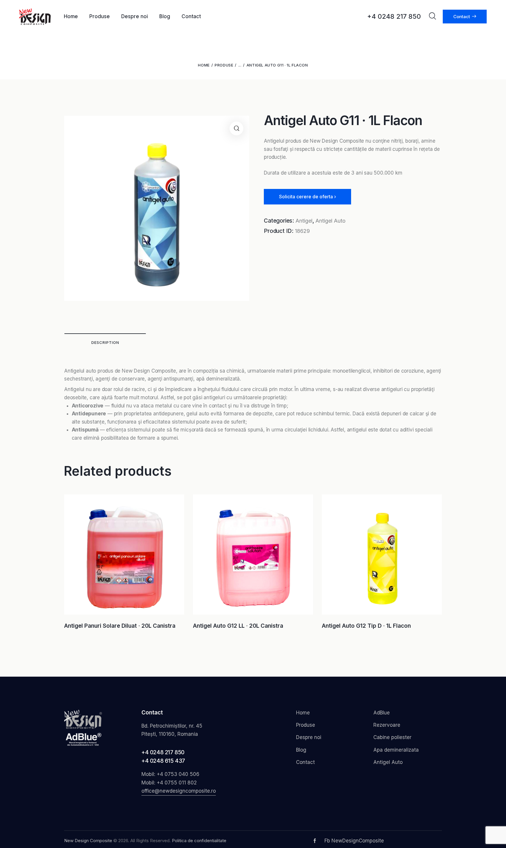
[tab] (105, 342)
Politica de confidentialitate (199, 840)
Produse (224, 65)
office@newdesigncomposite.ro (178, 791)
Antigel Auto (330, 221)
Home (203, 65)
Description (105, 342)
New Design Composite (88, 840)
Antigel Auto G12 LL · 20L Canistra (238, 625)
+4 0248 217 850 (162, 752)
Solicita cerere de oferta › (307, 196)
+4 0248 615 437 (163, 760)
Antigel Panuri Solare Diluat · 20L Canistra (119, 625)
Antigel (303, 221)
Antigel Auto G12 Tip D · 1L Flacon (366, 625)
